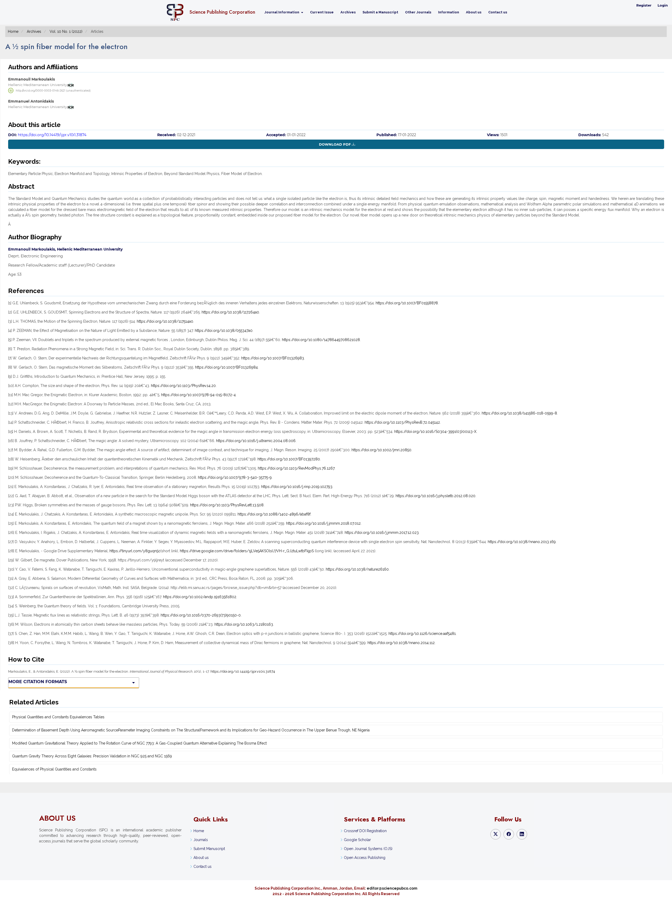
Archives (348, 12)
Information (448, 12)
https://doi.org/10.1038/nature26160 (357, 569)
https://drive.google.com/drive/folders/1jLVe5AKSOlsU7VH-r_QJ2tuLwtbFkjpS (247, 551)
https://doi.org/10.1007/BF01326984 (226, 367)
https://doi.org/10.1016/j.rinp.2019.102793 (296, 487)
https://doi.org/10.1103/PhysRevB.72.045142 (402, 422)
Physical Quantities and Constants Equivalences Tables (58, 717)
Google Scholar (357, 840)
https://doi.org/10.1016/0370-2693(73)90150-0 (201, 615)
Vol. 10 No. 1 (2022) (66, 31)
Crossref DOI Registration (365, 831)
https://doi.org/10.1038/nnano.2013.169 (522, 542)
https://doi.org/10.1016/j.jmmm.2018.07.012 (323, 523)
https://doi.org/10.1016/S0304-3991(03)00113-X (435, 431)
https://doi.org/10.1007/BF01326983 (272, 358)
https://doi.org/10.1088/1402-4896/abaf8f (274, 514)
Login (663, 5)
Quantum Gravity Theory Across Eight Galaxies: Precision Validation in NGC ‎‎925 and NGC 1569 (92, 756)
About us (473, 12)
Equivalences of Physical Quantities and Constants (54, 769)
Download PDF (335, 144)
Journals (200, 840)
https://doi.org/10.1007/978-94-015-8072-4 (198, 395)
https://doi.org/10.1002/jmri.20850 (381, 450)
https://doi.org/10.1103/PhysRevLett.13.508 (227, 505)
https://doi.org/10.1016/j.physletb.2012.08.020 (435, 496)
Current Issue (322, 12)
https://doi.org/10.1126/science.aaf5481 (422, 633)
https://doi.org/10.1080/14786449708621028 (321, 340)
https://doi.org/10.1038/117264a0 (230, 312)
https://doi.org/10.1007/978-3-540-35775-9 (235, 477)
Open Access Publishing (364, 857)
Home (13, 31)
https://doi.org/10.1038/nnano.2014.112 (401, 643)
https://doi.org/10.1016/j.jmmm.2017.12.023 (382, 532)
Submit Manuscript (209, 849)
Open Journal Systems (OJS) (368, 849)
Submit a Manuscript (380, 12)
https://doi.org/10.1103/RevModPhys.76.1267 (296, 468)
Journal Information (282, 12)
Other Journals (418, 12)
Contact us (497, 12)
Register (644, 5)
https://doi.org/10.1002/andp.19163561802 (199, 597)
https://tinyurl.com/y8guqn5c (134, 551)
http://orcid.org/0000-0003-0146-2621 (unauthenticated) (53, 90)
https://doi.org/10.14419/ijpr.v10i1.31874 (52, 134)
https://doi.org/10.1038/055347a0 (224, 330)
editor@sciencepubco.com (392, 888)
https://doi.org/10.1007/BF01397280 (289, 459)
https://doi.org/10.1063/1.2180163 (243, 624)
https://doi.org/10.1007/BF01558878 (407, 303)
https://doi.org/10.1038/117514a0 (165, 321)
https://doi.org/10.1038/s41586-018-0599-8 (519, 413)
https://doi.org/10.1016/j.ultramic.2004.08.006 (256, 441)
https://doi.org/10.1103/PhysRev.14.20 (183, 386)
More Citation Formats (37, 681)
